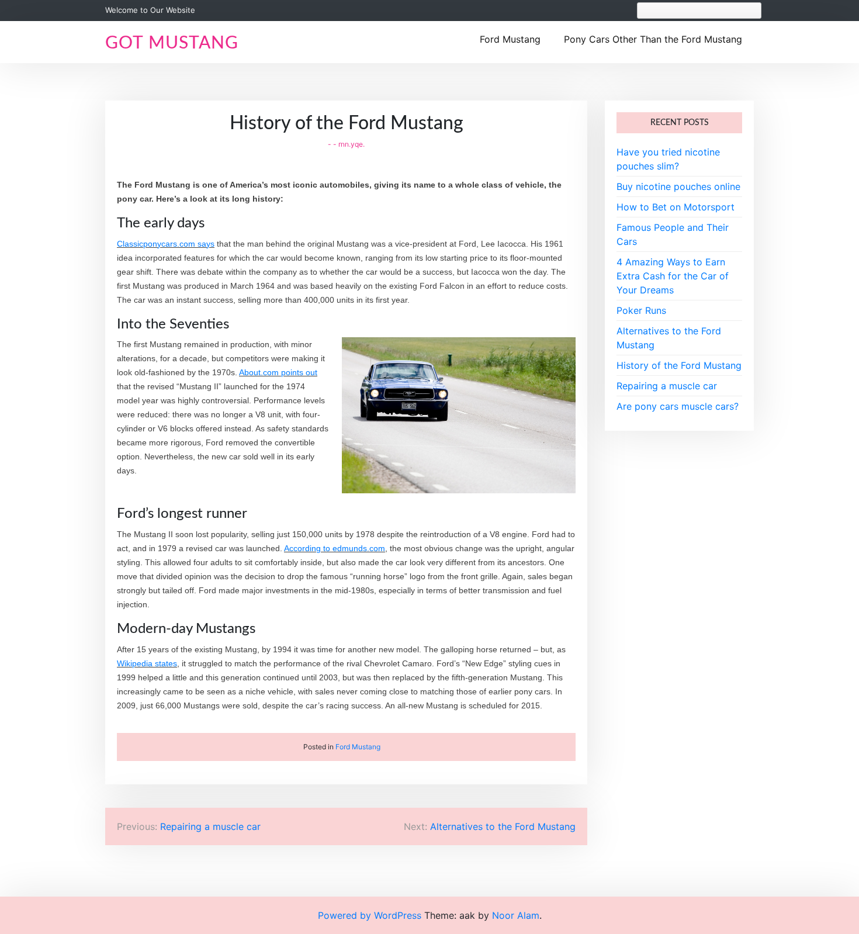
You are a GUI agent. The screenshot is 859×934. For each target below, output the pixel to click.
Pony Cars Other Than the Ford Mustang (653, 39)
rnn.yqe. (351, 144)
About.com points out (278, 372)
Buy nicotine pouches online (678, 186)
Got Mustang (171, 43)
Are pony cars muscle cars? (677, 406)
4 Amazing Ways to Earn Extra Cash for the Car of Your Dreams (672, 276)
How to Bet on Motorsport (675, 207)
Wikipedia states (147, 663)
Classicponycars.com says (165, 243)
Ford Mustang (510, 39)
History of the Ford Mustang (679, 365)
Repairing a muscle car (666, 386)
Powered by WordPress (371, 915)
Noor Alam (515, 915)
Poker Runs (641, 310)
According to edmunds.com (334, 548)
